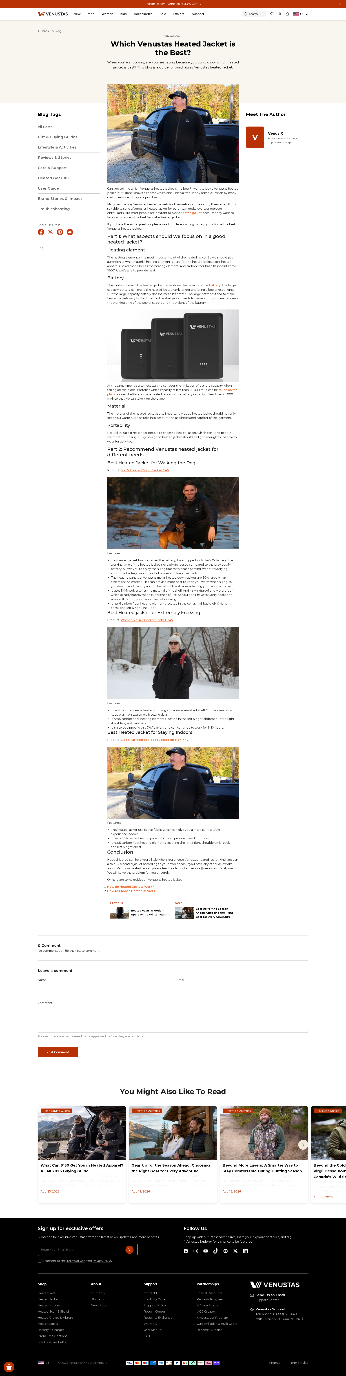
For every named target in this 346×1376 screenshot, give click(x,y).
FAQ (147, 1336)
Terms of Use (75, 1261)
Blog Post (98, 1299)
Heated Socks (48, 1324)
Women (107, 14)
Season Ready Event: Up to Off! (171, 4)
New (77, 14)
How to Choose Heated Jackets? (132, 891)
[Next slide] (303, 1145)
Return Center (154, 1311)
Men (91, 14)
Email (181, 980)
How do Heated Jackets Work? (130, 886)
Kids (123, 14)
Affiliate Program (209, 1305)
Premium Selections (52, 1336)
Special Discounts (209, 1293)
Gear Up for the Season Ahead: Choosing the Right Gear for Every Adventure (171, 1168)
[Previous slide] (43, 1145)
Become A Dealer (209, 1330)
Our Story (98, 1293)
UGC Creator (206, 1311)
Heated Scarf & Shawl (53, 1311)
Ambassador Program (212, 1317)
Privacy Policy (102, 1261)
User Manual (153, 1330)
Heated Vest (47, 1293)
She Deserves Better (53, 1342)
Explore (179, 14)
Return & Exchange (158, 1317)
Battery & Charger (51, 1330)
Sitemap (275, 1362)
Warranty (150, 1324)
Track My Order (155, 1299)
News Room (99, 1305)
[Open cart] (287, 14)
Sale (163, 14)
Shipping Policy (155, 1305)
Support (198, 14)
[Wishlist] (272, 14)
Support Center (267, 1300)
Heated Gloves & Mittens (55, 1317)
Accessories (143, 14)
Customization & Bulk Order (217, 1324)
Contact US (152, 1293)
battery (214, 285)
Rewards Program (210, 1299)
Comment (45, 1003)
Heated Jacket (48, 1299)
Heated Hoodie (49, 1305)
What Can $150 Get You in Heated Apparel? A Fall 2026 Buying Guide (82, 1168)
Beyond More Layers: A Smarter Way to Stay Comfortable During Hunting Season (262, 1168)
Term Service (298, 1362)
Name (42, 980)
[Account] (280, 14)
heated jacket (191, 213)
